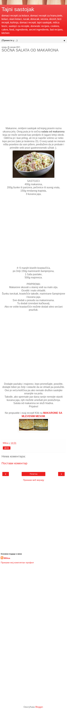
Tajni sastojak (18, 9)
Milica (7, 558)
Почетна (33, 474)
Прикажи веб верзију (33, 480)
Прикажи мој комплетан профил (17, 562)
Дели (6, 448)
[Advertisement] (33, 93)
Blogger (39, 707)
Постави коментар (14, 463)
